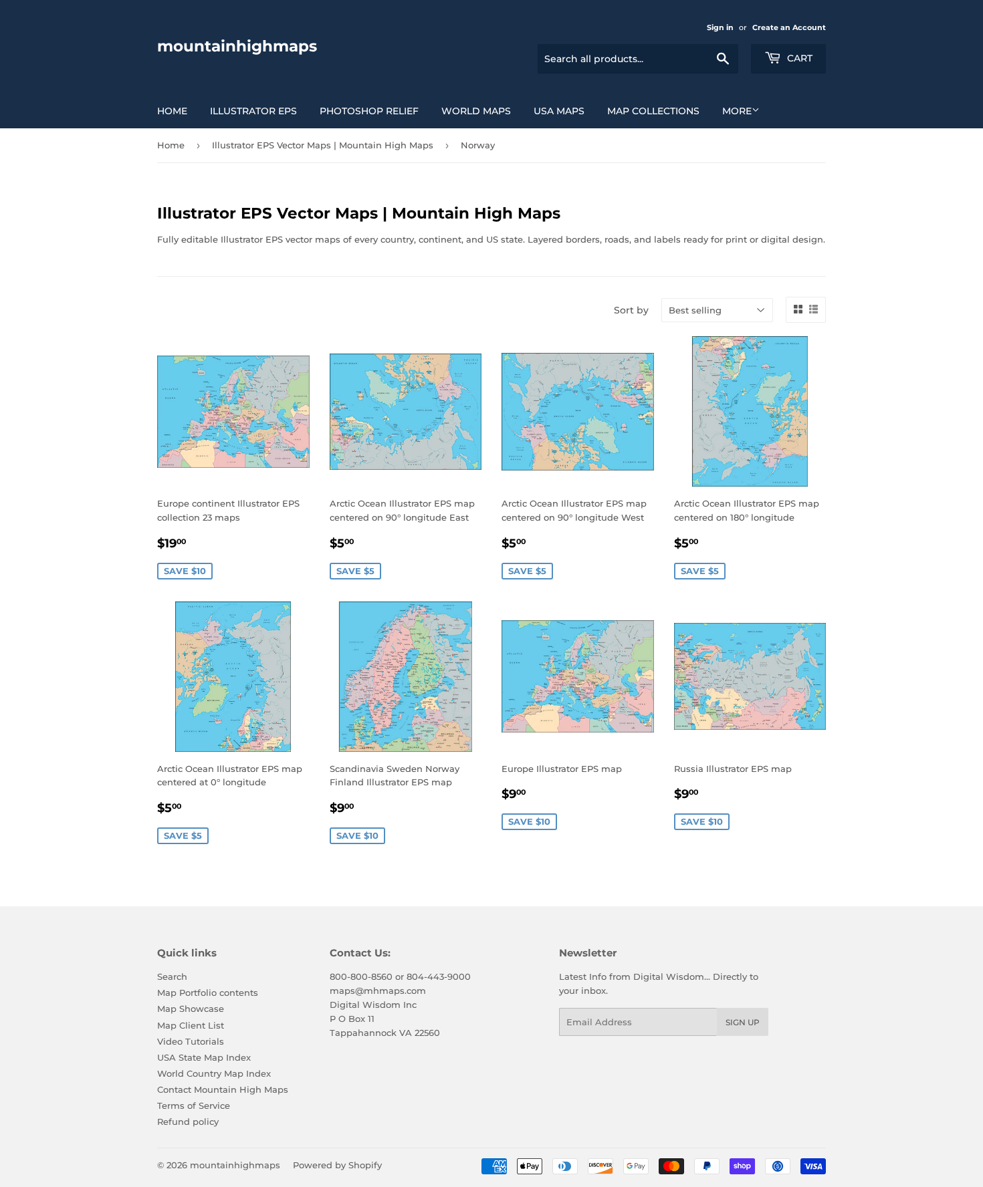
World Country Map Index (214, 1073)
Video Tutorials (190, 1041)
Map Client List (190, 1025)
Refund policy (188, 1121)
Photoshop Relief (369, 111)
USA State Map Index (204, 1057)
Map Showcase (190, 1008)
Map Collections (653, 111)
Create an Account (789, 27)
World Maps (476, 111)
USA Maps (559, 111)
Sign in (720, 27)
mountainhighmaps (237, 46)
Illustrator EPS (253, 111)
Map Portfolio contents (207, 992)
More (737, 111)
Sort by (631, 310)
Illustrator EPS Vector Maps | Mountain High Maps (322, 145)
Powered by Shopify (337, 1165)
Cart (798, 58)
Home (172, 111)
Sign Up (743, 1022)
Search (172, 976)
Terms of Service (193, 1105)
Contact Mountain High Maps (222, 1089)
